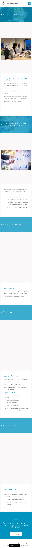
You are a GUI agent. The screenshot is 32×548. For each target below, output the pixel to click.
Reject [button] (17, 545)
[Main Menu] (29, 3)
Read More (24, 545)
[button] (16, 534)
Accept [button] (12, 545)
